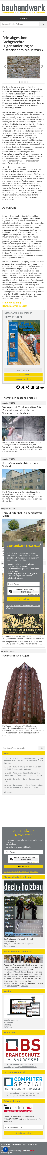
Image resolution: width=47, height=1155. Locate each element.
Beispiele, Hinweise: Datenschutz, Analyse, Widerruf (23, 607)
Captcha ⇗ (33, 594)
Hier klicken (26, 592)
